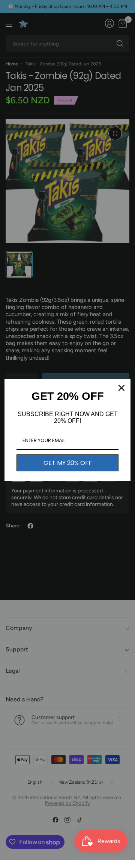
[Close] (121, 388)
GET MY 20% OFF (68, 463)
